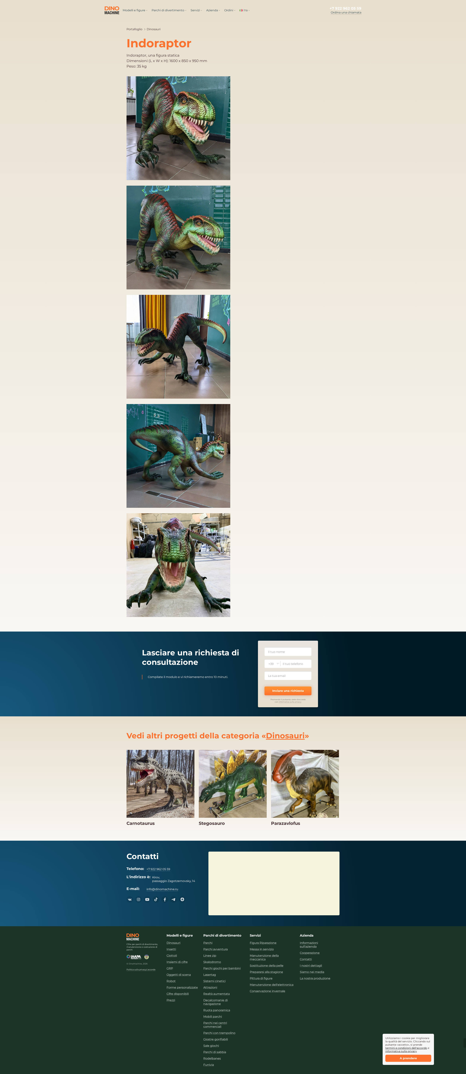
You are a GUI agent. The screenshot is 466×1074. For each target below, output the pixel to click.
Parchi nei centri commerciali (215, 1024)
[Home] (133, 936)
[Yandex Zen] (182, 899)
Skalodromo (212, 962)
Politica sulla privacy (136, 969)
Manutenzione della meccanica (264, 957)
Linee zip (209, 955)
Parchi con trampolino (219, 1033)
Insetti (171, 949)
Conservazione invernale (267, 991)
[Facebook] (164, 899)
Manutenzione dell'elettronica (271, 984)
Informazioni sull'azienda (309, 944)
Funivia (208, 1065)
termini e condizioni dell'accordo (406, 1048)
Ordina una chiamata (346, 12)
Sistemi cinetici (214, 981)
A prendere (408, 1058)
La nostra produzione (315, 978)
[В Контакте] (130, 899)
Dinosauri (154, 29)
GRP (170, 968)
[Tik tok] (156, 899)
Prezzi (171, 1000)
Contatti (306, 959)
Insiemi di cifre (177, 962)
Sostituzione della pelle (266, 965)
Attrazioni (210, 987)
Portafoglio (134, 29)
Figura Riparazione (263, 943)
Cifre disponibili (178, 994)
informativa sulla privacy (290, 702)
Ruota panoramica (216, 1010)
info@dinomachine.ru (162, 889)
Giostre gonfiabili (215, 1039)
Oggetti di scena (179, 974)
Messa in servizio (262, 949)
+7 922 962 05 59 (345, 8)
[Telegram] (173, 899)
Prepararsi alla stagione (266, 972)
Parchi (207, 943)
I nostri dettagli (311, 965)
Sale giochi (211, 1045)
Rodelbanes (212, 1058)
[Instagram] (138, 899)
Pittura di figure (261, 978)
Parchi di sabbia (214, 1052)
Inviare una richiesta (288, 691)
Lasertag (209, 974)
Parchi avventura (215, 949)
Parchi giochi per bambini (222, 968)
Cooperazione (310, 953)
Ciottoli (172, 955)
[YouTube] (147, 899)
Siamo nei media (312, 972)
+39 (271, 664)
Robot (171, 981)
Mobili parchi (212, 1016)
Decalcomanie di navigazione (215, 1002)
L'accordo (150, 969)
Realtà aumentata (216, 994)
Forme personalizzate (182, 987)
